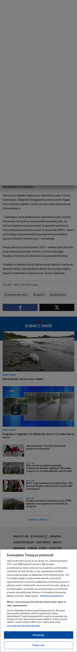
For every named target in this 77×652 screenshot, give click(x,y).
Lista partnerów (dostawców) (23, 625)
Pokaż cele (38, 645)
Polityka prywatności (51, 595)
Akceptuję (38, 634)
